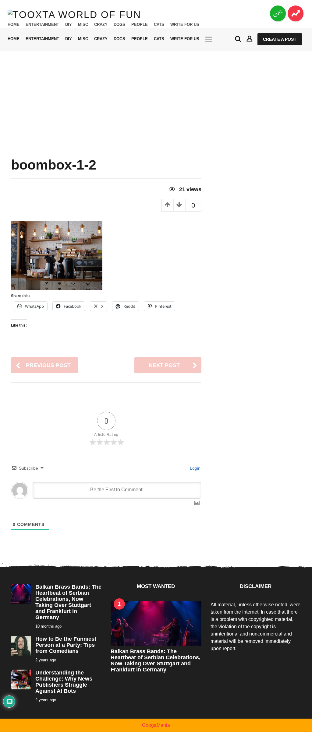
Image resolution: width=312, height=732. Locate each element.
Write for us (184, 25)
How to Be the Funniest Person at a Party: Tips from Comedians (65, 645)
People (139, 25)
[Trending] (295, 13)
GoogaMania (156, 725)
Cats (159, 25)
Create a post (279, 39)
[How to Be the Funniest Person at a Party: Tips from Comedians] (21, 645)
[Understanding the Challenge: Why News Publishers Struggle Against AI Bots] (21, 679)
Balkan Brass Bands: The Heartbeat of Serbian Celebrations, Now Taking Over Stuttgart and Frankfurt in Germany (68, 602)
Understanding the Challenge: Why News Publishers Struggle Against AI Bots (63, 682)
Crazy (101, 25)
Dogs (119, 25)
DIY (68, 25)
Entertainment (42, 25)
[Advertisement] (156, 96)
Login (194, 468)
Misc (83, 25)
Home (14, 25)
